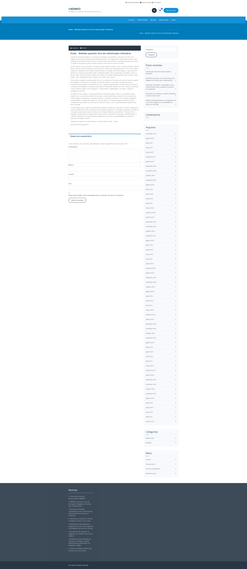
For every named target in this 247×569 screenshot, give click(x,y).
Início (165, 30)
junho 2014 (149, 301)
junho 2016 (149, 194)
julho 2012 (149, 403)
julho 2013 (149, 347)
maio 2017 (149, 148)
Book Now (172, 10)
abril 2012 (149, 417)
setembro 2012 (151, 393)
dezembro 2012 (151, 380)
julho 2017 (149, 143)
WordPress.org (151, 473)
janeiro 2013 (150, 375)
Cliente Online (146, 2)
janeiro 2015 (150, 273)
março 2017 (150, 152)
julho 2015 (149, 245)
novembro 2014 (151, 282)
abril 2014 (149, 305)
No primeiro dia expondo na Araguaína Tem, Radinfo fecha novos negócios (81, 534)
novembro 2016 (151, 171)
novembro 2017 (151, 134)
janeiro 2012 (150, 421)
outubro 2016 (150, 175)
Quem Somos (164, 20)
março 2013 (150, 366)
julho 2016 (149, 189)
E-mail (71, 174)
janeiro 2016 (150, 217)
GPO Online (157, 2)
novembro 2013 (151, 329)
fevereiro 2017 (151, 157)
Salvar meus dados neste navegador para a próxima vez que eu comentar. (96, 195)
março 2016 (150, 208)
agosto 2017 (150, 138)
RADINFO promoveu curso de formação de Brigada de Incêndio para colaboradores (80, 504)
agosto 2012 (150, 398)
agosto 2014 (150, 291)
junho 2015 (149, 250)
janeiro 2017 (150, 161)
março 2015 (150, 264)
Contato (132, 20)
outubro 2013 (150, 333)
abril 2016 (149, 203)
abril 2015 (149, 259)
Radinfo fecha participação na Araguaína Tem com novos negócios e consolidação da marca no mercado (161, 102)
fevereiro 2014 (151, 315)
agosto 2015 (150, 240)
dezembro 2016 (151, 166)
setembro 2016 (151, 180)
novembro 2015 (151, 226)
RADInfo (173, 30)
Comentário (73, 147)
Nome (71, 165)
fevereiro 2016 (151, 212)
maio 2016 (149, 199)
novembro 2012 (151, 384)
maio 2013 (149, 356)
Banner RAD (150, 438)
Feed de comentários (153, 469)
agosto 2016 (150, 185)
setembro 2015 (151, 236)
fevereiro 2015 (151, 268)
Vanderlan (74, 48)
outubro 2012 (150, 389)
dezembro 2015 (151, 222)
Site (70, 184)
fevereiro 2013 (151, 370)
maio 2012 (149, 412)
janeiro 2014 (150, 319)
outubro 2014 (150, 287)
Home (173, 20)
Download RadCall (133, 2)
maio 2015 (149, 254)
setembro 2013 (151, 338)
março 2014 (150, 310)
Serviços (153, 20)
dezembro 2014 (151, 277)
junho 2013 (149, 352)
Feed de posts (150, 464)
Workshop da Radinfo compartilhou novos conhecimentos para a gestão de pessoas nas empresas (160, 87)
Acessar (148, 459)
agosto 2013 (150, 342)
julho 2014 (149, 296)
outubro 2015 (150, 231)
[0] (161, 11)
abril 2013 (149, 361)
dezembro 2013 (151, 324)
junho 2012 (149, 407)
